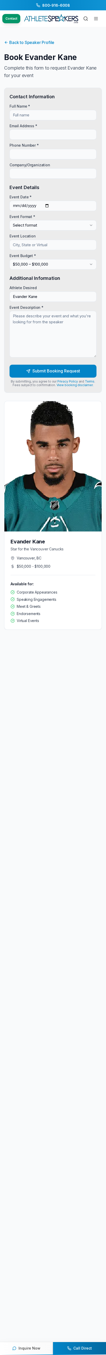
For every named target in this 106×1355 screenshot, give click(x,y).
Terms (89, 381)
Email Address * (23, 125)
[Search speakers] (85, 18)
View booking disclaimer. (75, 385)
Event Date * (21, 197)
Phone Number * (24, 145)
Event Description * (26, 307)
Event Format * (22, 216)
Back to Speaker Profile (31, 42)
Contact (11, 18)
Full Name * (20, 106)
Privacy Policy (67, 381)
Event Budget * (23, 255)
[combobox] (53, 225)
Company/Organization (30, 164)
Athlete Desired (23, 288)
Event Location (23, 236)
